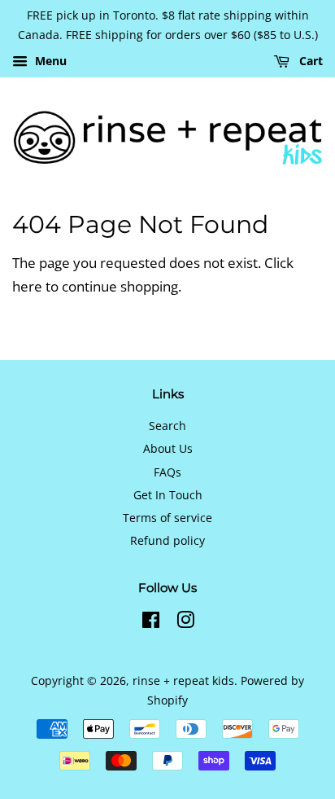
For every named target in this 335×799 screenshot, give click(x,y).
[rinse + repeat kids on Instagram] (185, 622)
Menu (49, 60)
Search (167, 425)
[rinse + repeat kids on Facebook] (150, 622)
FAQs (167, 472)
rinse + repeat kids (183, 680)
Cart (309, 60)
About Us (168, 448)
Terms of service (167, 517)
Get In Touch (167, 495)
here (27, 286)
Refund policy (167, 540)
